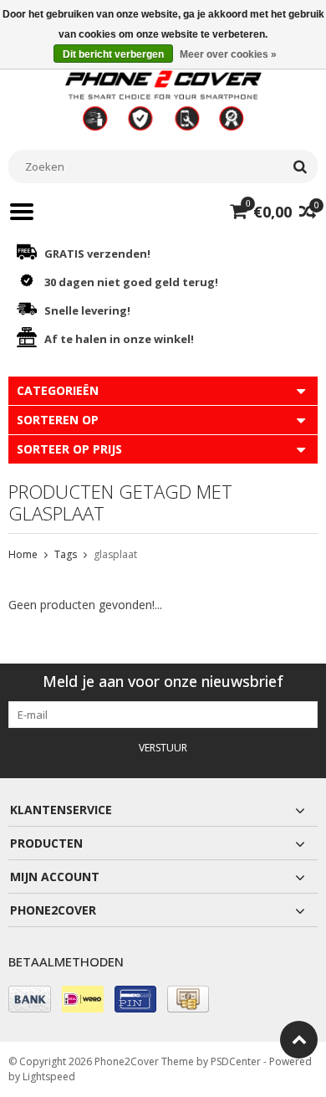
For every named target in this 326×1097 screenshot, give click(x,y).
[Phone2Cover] (163, 99)
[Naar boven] (299, 1040)
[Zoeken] (300, 166)
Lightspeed (49, 1076)
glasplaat (115, 554)
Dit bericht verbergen (113, 54)
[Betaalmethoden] (29, 999)
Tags (65, 554)
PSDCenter (236, 1061)
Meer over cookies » (228, 54)
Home (23, 554)
